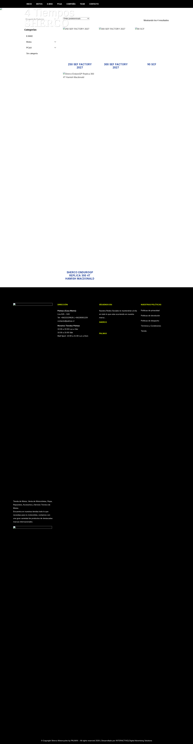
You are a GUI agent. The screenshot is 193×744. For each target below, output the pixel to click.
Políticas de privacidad (150, 310)
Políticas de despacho (150, 321)
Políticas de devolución (150, 316)
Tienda (144, 331)
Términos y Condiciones (151, 326)
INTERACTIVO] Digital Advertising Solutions (134, 741)
